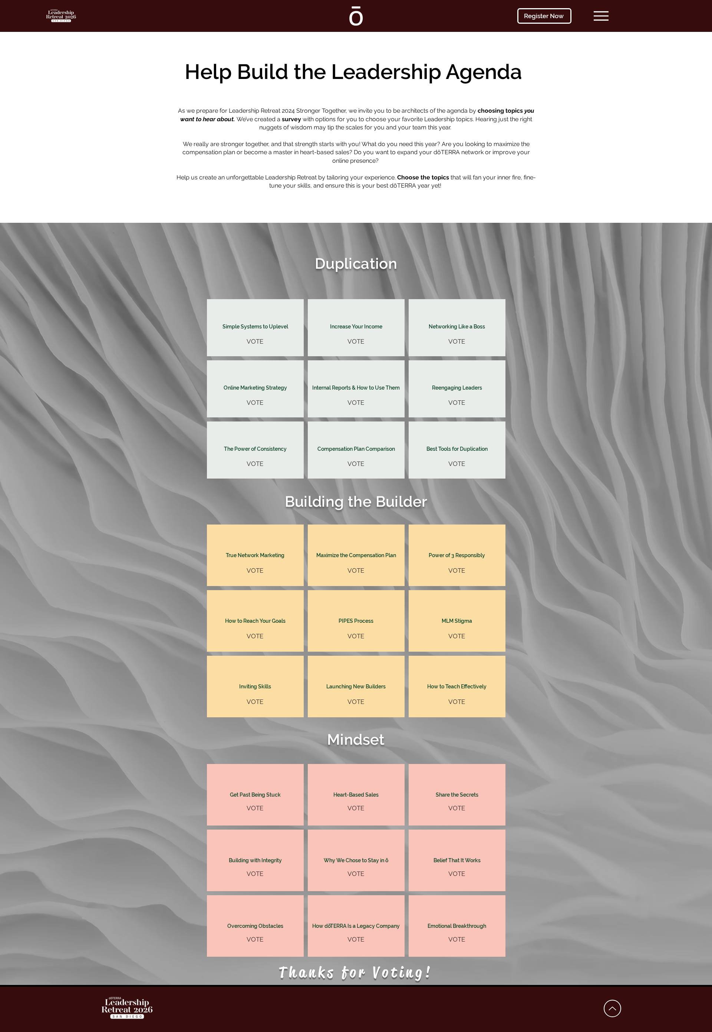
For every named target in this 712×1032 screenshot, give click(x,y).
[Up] (612, 1008)
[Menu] (601, 15)
